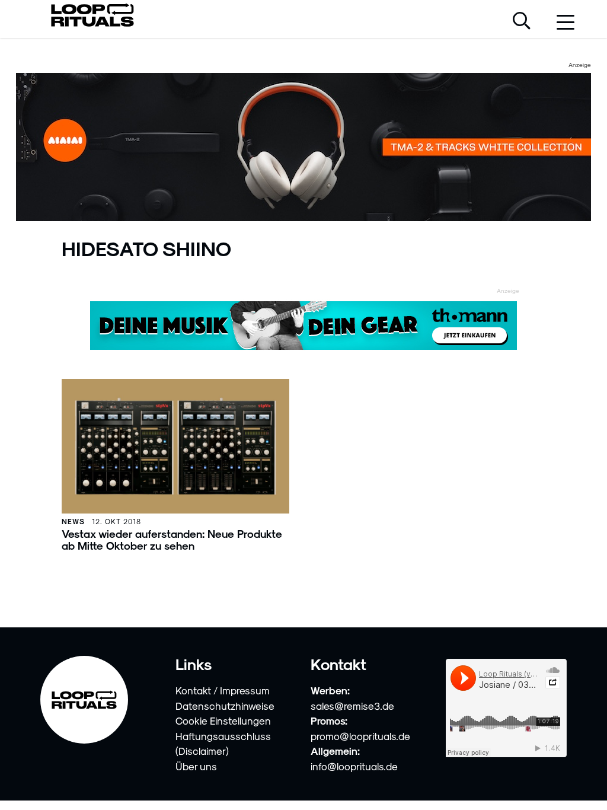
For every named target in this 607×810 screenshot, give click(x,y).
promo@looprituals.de (360, 736)
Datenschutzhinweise (224, 706)
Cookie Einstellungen (223, 720)
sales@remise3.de (352, 706)
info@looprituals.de (354, 766)
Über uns (196, 766)
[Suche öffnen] (521, 22)
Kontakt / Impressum (222, 690)
